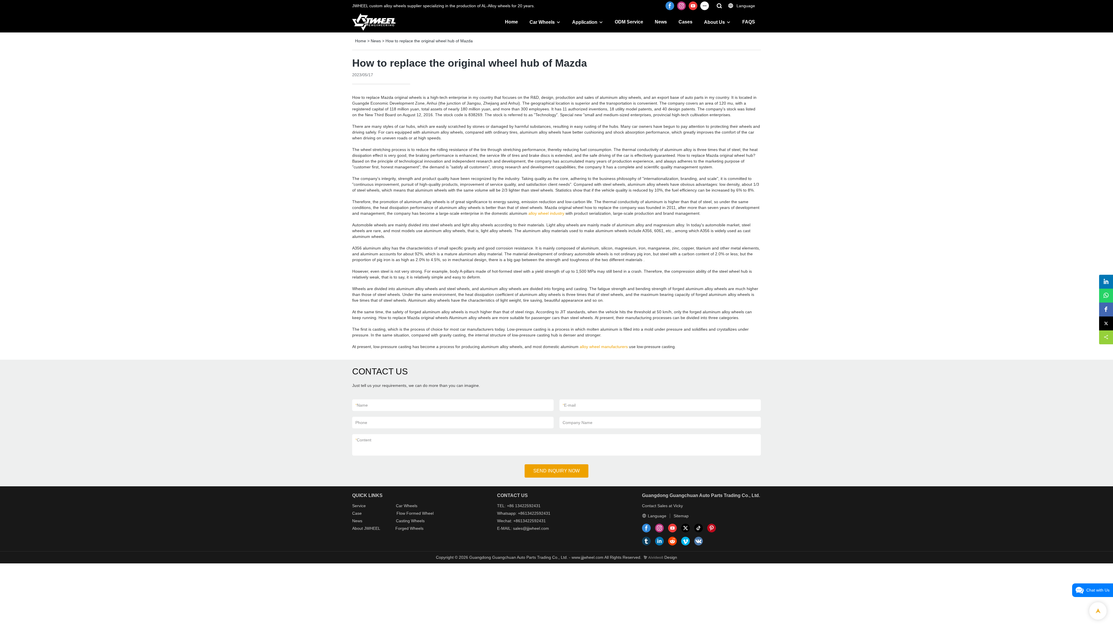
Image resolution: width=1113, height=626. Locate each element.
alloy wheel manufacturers (604, 346)
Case (357, 513)
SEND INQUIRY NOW (556, 470)
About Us (714, 22)
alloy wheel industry (546, 213)
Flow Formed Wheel (415, 513)
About (358, 528)
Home (511, 21)
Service (359, 505)
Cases (685, 21)
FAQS (748, 21)
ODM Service (629, 21)
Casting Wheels (410, 520)
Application (584, 22)
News (661, 21)
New (356, 520)
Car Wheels (542, 22)
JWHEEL (372, 528)
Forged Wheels (409, 528)
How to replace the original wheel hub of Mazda (429, 41)
